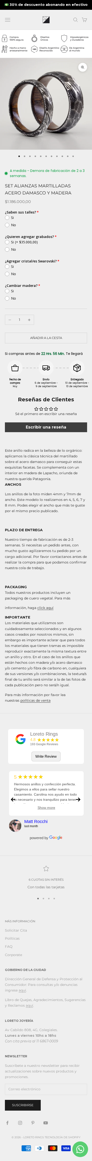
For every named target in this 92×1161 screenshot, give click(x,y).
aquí (22, 990)
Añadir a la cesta (46, 338)
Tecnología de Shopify (62, 1137)
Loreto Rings (44, 734)
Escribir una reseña (46, 427)
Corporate (13, 955)
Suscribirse (23, 1105)
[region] (46, 878)
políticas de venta (35, 700)
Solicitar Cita (16, 930)
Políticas (12, 938)
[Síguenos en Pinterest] (32, 1122)
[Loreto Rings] (20, 739)
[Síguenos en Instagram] (20, 1122)
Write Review (46, 756)
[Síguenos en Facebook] (7, 1122)
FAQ (9, 946)
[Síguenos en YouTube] (45, 1122)
